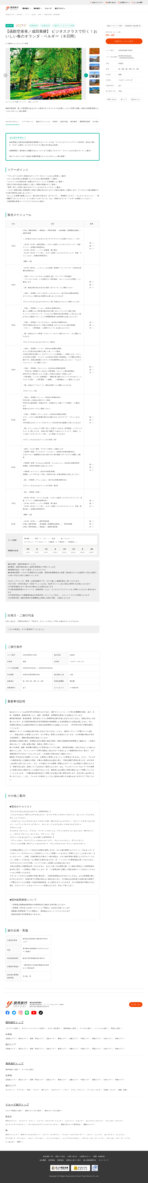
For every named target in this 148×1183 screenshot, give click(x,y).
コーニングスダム (52, 1138)
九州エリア (107, 1038)
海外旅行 (37, 8)
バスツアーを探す (12, 1028)
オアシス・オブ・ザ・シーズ (92, 1138)
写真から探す (116, 1028)
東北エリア (23, 1038)
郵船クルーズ (88, 1124)
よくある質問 (138, 2)
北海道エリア (10, 1038)
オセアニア (55, 1090)
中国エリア (85, 1038)
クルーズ (48, 8)
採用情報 (51, 1160)
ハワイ (65, 1090)
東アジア (45, 1090)
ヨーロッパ (10, 1090)
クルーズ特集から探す (14, 1110)
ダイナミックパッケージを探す (33, 1028)
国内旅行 (25, 8)
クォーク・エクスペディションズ (49, 1121)
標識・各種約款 (99, 1156)
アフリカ (20, 1090)
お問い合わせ (111, 2)
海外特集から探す (12, 1069)
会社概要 (43, 1160)
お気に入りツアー (97, 2)
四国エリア (96, 1038)
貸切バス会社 (60, 1156)
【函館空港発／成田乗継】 (51, 14)
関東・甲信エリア (36, 1038)
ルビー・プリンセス (35, 1138)
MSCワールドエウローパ (30, 1134)
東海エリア (62, 1038)
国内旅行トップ (15, 1022)
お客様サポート (125, 2)
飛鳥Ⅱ (19, 1142)
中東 (28, 1090)
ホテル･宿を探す (54, 1028)
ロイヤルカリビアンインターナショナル (42, 1124)
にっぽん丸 (10, 1142)
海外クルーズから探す (53, 1110)
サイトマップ (103, 1160)
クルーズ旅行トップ (17, 1104)
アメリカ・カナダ (93, 1090)
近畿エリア (73, 1038)
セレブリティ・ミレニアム (114, 1134)
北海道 (34, 14)
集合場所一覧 (48, 1156)
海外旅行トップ (15, 1063)
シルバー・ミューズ (93, 1134)
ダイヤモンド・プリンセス (15, 1138)
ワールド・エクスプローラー (72, 1134)
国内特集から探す (70, 1028)
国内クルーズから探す (33, 1110)
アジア (35, 1090)
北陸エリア (50, 1038)
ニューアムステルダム (71, 1138)
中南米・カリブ (109, 1090)
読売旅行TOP (10, 14)
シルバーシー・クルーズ (74, 1121)
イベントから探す (100, 1028)
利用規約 (60, 1160)
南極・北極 (122, 1090)
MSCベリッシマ (11, 1134)
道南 (39, 14)
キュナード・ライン (26, 1121)
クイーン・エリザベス (50, 1134)
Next (86, 75)
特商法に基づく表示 (73, 1160)
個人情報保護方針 (89, 1160)
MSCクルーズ (11, 1121)
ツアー (27, 14)
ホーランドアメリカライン (15, 1124)
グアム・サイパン (77, 1090)
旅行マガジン (60, 8)
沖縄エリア (119, 1038)
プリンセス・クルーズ (113, 1121)
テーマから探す (85, 1028)
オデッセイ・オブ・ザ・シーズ (118, 1138)
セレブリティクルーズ (94, 1121)
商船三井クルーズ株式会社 (70, 1124)
